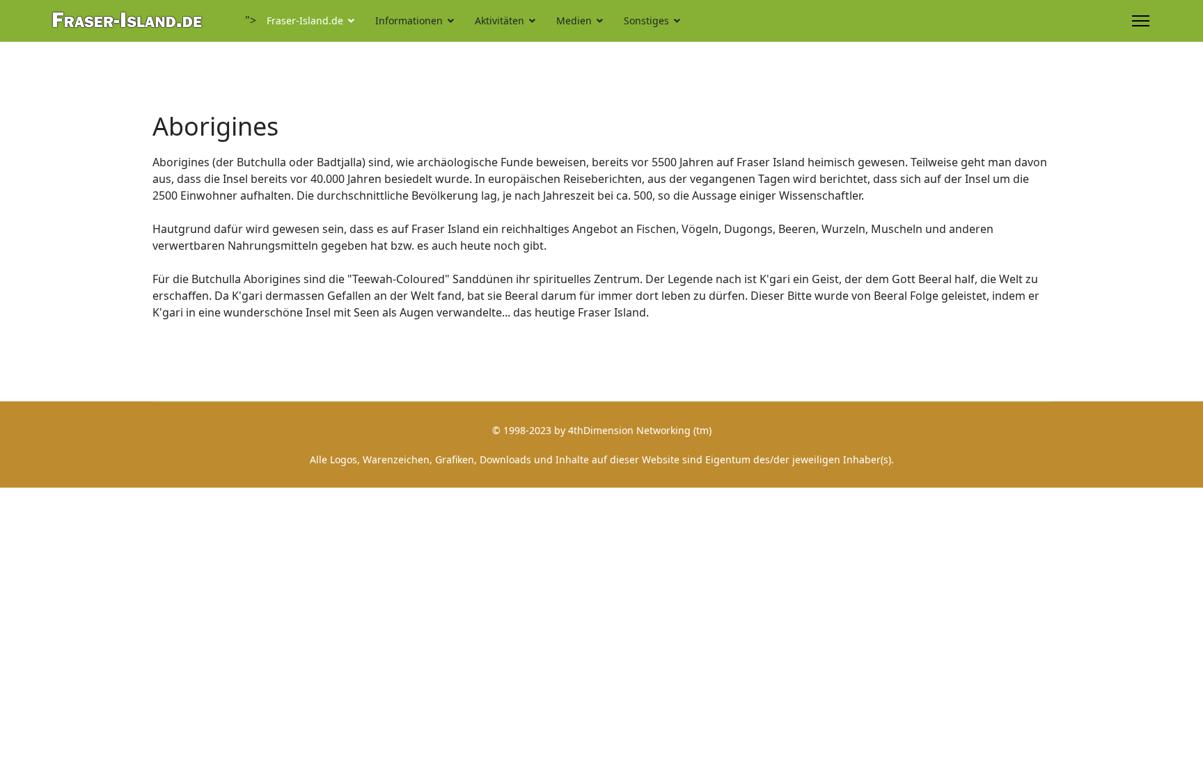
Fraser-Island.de (305, 20)
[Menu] (1140, 21)
